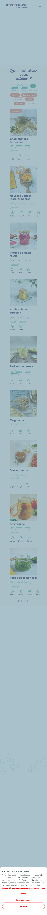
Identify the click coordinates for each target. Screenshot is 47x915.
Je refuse (23, 906)
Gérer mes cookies (23, 900)
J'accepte (23, 894)
